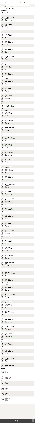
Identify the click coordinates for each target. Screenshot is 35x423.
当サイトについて (18, 420)
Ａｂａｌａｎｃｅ (7, 382)
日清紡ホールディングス (8, 377)
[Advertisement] (17, 412)
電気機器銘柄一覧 (5, 6)
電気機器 (6, 371)
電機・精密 (6, 372)
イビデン (6, 387)
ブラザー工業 (7, 397)
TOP (0, 6)
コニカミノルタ (7, 392)
